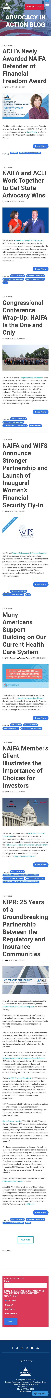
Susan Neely (32, 132)
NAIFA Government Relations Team (17, 658)
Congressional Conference (31, 377)
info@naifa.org (25, 1391)
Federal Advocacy (18, 418)
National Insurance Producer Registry (18, 1006)
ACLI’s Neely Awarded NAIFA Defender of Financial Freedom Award (24, 66)
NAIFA (7, 87)
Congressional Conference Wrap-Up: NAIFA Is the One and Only (24, 317)
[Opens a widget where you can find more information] (40, 1394)
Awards (14, 153)
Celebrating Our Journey (12, 1181)
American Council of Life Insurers (29, 240)
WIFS (28, 594)
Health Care (16, 724)
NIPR (6, 960)
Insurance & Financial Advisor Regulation (20, 882)
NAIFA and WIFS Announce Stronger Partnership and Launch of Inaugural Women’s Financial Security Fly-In (25, 475)
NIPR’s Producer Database (19, 1078)
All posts (25, 1240)
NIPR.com (30, 1204)
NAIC (5, 282)
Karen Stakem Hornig (11, 1121)
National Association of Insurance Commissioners (27, 845)
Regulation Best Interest (25, 856)
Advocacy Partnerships (30, 153)
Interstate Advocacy (35, 275)
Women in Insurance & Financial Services (29, 553)
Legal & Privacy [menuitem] (25, 1360)
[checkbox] (25, 1307)
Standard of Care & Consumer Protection (20, 875)
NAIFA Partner (35, 425)
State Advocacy (17, 275)
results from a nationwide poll (30, 698)
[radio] (25, 1300)
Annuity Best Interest (35, 279)
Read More (40, 146)
